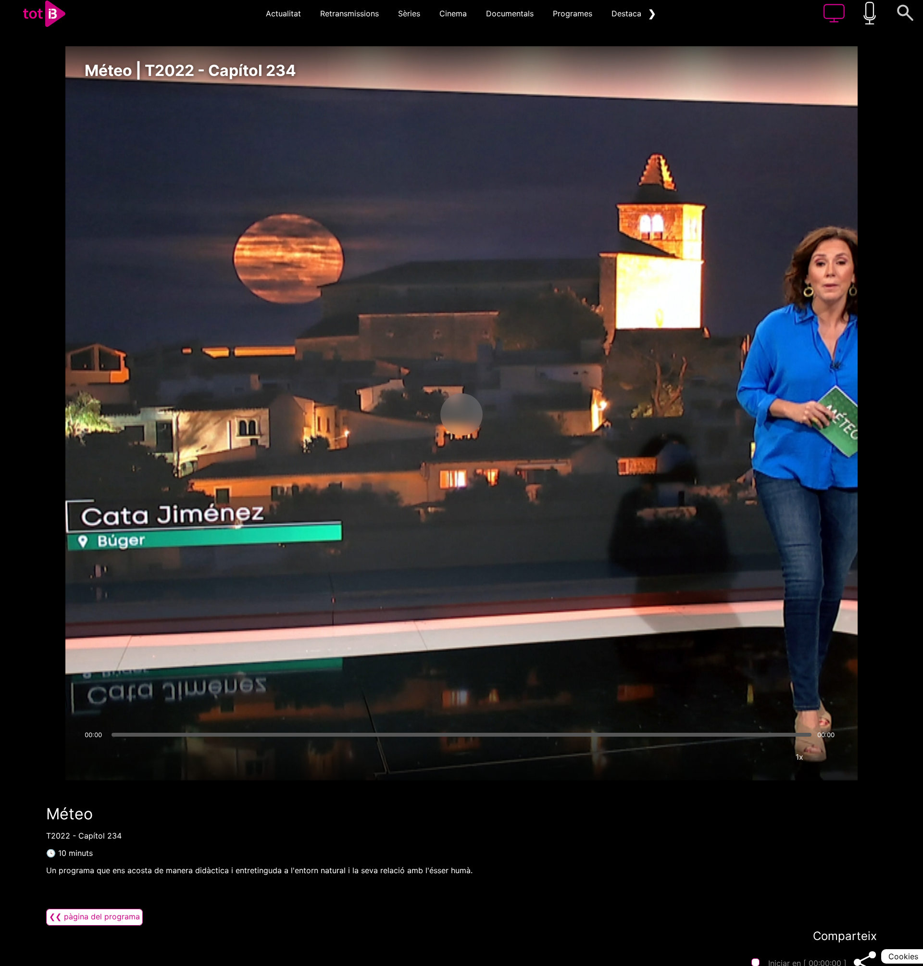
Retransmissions (349, 13)
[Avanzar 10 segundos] (512, 414)
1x (799, 757)
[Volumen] (95, 757)
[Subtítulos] (742, 757)
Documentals (510, 13)
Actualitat (283, 13)
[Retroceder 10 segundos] (411, 414)
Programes (572, 13)
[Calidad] (771, 757)
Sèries (409, 13)
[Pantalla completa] (828, 757)
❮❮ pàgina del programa (94, 916)
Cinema (453, 13)
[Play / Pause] (461, 414)
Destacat (627, 13)
